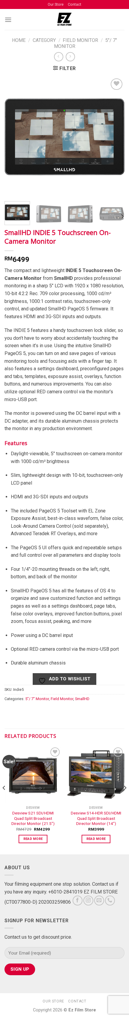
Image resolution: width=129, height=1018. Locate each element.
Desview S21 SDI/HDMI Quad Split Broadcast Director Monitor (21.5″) (33, 818)
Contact (74, 4)
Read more (33, 839)
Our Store (56, 4)
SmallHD (82, 699)
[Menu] (8, 19)
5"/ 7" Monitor (37, 699)
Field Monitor (80, 40)
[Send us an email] (99, 900)
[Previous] (4, 799)
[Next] (122, 216)
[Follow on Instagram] (88, 900)
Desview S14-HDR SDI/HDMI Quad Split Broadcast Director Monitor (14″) (96, 818)
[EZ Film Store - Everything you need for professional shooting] (64, 19)
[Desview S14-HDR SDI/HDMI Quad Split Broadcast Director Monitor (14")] (96, 774)
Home (19, 40)
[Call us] (110, 900)
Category (44, 40)
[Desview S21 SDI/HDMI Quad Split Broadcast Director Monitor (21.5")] (33, 774)
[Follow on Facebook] (77, 900)
